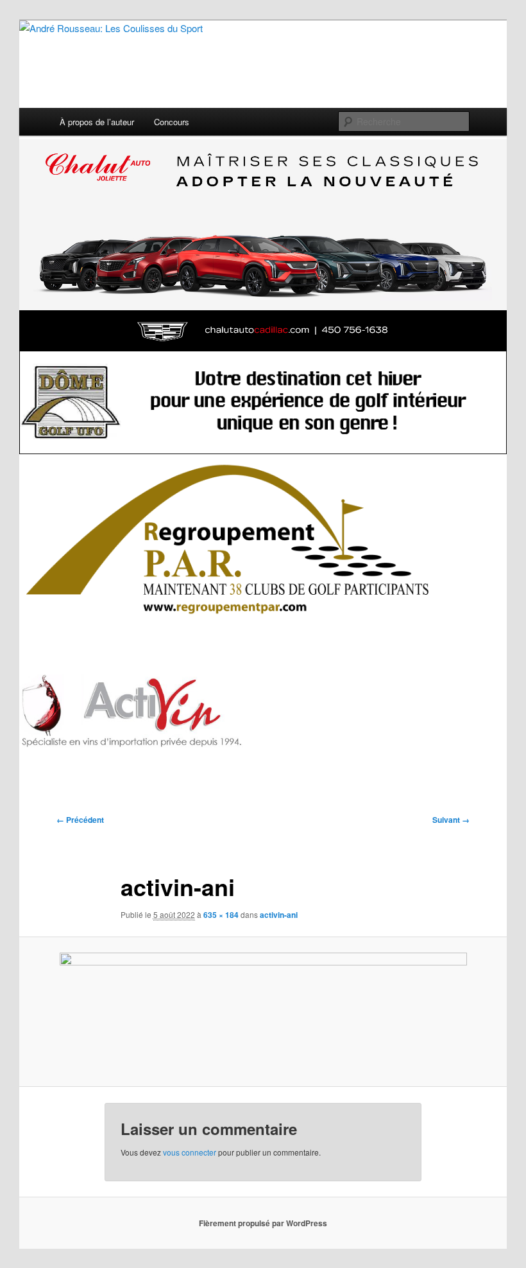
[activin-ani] (263, 1012)
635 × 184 (221, 914)
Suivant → (451, 819)
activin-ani (279, 914)
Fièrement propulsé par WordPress (263, 1223)
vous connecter (189, 1152)
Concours (171, 122)
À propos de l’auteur (97, 122)
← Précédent (80, 819)
